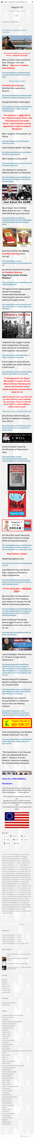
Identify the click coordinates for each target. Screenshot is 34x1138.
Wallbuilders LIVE (6, 1122)
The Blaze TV (5, 1111)
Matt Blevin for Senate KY (8, 1061)
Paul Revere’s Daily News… (22, 963)
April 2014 (4, 982)
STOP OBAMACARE (7, 1103)
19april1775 (17, 7)
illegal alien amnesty (21, 873)
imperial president (17, 879)
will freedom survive (14, 911)
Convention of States (7, 1028)
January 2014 (5, 988)
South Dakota (5, 900)
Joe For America (6, 1048)
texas (28, 900)
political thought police (19, 894)
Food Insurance (6, 1032)
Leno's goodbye (21, 883)
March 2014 (5, 984)
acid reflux (10, 963)
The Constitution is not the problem (17, 902)
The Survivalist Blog (7, 1117)
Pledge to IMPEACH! (7, 1076)
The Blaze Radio (6, 1109)
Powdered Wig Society (8, 1078)
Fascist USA (16, 867)
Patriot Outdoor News (8, 1073)
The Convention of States (9, 1002)
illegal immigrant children (12, 875)
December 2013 (6, 990)
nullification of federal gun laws (10, 890)
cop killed (18, 863)
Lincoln (18, 886)
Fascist (11, 867)
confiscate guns (25, 860)
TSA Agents (27, 904)
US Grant (17, 909)
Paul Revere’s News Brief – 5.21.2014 (11, 935)
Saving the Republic (7, 1090)
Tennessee (23, 900)
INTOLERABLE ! (6, 1046)
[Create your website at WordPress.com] (17, 2)
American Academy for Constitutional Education (14, 856)
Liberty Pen (5, 1057)
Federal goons (23, 867)
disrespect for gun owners (12, 865)
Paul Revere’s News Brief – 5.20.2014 (11, 937)
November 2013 (6, 992)
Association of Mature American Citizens (12, 1015)
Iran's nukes (28, 879)
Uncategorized (19, 854)
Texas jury (5, 902)
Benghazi (18, 858)
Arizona (9, 858)
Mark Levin (5, 1059)
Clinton (19, 860)
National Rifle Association (9, 1067)
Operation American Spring (9, 1071)
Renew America (6, 1082)
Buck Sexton (5, 1019)
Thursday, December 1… (13, 967)
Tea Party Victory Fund (8, 1105)
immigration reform (24, 877)
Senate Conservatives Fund (9, 1096)
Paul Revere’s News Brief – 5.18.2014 (11, 941)
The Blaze (4, 1107)
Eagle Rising (5, 1030)
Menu (17, 15)
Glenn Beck (11, 869)
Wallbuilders (5, 1119)
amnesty (4, 858)
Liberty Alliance (6, 1055)
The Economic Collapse (8, 1113)
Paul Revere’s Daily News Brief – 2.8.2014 (15, 31)
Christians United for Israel (9, 1023)
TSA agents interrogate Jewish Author (12, 906)
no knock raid (16, 888)
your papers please (25, 911)
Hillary (26, 871)
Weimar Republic (6, 1124)
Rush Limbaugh (6, 1088)
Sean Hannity (5, 1092)
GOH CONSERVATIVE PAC (8, 1040)
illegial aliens (8, 877)
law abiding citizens (11, 883)
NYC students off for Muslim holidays (16, 892)
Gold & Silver (5, 1042)
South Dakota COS (15, 900)
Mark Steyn (24, 886)
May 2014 (4, 979)
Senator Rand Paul (14, 898)
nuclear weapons (25, 888)
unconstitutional (10, 909)
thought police (20, 904)
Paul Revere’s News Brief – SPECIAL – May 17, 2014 (15, 943)
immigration (15, 877)
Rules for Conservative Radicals (10, 1086)
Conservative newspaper (9, 863)
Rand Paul (19, 896)
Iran (23, 879)
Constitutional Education (8, 1025)
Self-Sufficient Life (7, 1094)
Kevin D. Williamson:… (13, 954)
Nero (11, 888)
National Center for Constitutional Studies (13, 1065)
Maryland (7, 888)
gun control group (13, 871)
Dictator (24, 863)
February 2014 (6, 986)
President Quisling (11, 896)
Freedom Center (6, 1034)
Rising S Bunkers (6, 1084)
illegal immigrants (24, 875)
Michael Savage (6, 1063)
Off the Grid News (7, 1069)
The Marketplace (6, 1115)
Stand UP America (7, 1101)
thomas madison (11, 958)
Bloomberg (25, 858)
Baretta (14, 858)
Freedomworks (6, 1036)
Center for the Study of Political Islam (12, 1021)
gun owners (21, 871)
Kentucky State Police (7, 881)
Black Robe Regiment (7, 1017)
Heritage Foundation (7, 1044)
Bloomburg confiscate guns (9, 860)
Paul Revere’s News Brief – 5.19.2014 (11, 939)
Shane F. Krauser (24, 898)
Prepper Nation (6, 1080)
